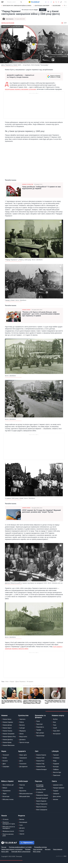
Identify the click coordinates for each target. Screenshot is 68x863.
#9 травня (30, 681)
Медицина (22, 731)
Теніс (54, 725)
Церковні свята (58, 785)
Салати (21, 831)
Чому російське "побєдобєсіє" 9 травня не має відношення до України (41, 187)
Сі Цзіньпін (39, 792)
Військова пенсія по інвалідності (9, 827)
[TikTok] (61, 2)
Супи (21, 825)
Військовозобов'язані (26, 793)
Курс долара (40, 733)
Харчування (23, 758)
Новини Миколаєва (8, 745)
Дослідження (23, 766)
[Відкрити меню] (2, 2)
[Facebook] (46, 2)
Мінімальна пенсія (8, 831)
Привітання (56, 775)
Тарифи (38, 730)
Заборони (56, 793)
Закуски (21, 834)
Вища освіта (23, 736)
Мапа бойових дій (8, 785)
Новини (4, 715)
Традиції (55, 790)
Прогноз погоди (24, 742)
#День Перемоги (20, 681)
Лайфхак (56, 769)
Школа (21, 733)
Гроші (38, 721)
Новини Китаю (40, 766)
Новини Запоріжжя (8, 733)
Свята (54, 781)
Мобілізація (23, 781)
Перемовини (6, 790)
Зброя (4, 793)
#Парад (11, 681)
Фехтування (56, 733)
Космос (5, 758)
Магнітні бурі (57, 772)
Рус (65, 2)
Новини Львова (7, 731)
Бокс (54, 722)
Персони (38, 781)
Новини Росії (40, 761)
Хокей (55, 728)
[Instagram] (58, 2)
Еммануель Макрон (42, 795)
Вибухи (5, 788)
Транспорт (39, 724)
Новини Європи (41, 755)
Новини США (40, 758)
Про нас (3, 847)
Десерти (22, 828)
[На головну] (34, 2)
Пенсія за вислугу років (8, 834)
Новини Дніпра (7, 725)
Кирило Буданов (41, 801)
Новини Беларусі (41, 769)
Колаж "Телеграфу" (42, 65)
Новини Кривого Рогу (9, 736)
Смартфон (6, 766)
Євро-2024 (56, 731)
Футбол (55, 719)
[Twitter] (56, 2)
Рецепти (21, 816)
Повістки (22, 785)
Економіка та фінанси (40, 716)
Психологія (22, 763)
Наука (3, 751)
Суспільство (23, 715)
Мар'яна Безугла (41, 806)
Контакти (47, 849)
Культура (56, 766)
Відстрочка (22, 790)
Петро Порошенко (41, 804)
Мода (54, 761)
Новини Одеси (7, 728)
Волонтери (6, 796)
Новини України (26, 309)
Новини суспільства (27, 184)
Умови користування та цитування (11, 849)
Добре (43, 9)
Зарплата (22, 719)
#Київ (6, 681)
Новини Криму (7, 742)
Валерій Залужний (42, 798)
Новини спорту (58, 715)
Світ (36, 751)
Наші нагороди (37, 849)
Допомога (22, 739)
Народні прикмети (58, 788)
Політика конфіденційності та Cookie (20, 847)
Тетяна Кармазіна (9, 18)
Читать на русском (7, 23)
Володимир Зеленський (39, 785)
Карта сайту (5, 851)
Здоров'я (22, 751)
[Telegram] (51, 2)
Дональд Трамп (41, 789)
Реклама (27, 849)
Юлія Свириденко (41, 809)
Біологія (5, 761)
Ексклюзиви (56, 5)
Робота (21, 722)
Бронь (21, 788)
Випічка (21, 819)
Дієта (21, 761)
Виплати (22, 725)
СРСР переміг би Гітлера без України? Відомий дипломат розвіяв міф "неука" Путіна (41, 511)
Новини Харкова (8, 722)
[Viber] (48, 2)
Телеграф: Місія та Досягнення (20, 851)
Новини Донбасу (8, 739)
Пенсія (4, 816)
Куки (35, 9)
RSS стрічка (36, 851)
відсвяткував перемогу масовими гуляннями (20, 89)
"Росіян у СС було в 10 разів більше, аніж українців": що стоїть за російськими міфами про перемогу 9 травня (41, 314)
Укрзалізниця (40, 735)
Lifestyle (55, 751)
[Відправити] (21, 2)
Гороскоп (56, 755)
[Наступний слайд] (66, 5)
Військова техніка (8, 799)
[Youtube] (53, 2)
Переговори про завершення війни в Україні (17, 5)
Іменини (55, 799)
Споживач (56, 758)
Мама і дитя (23, 755)
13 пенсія (5, 819)
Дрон (4, 763)
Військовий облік (24, 796)
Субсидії (22, 728)
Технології (6, 755)
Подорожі (56, 763)
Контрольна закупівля (42, 5)
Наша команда (57, 849)
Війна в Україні (7, 781)
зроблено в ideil (61, 856)
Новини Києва (7, 719)
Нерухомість (40, 727)
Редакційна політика (40, 847)
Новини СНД (40, 763)
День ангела (57, 796)
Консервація (23, 822)
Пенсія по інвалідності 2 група (9, 823)
